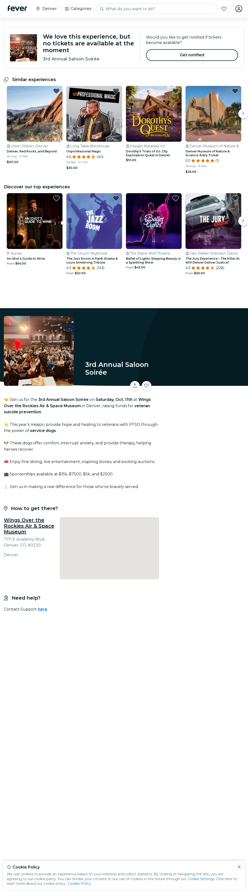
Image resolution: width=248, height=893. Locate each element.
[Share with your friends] (135, 386)
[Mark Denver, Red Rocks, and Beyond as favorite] (56, 91)
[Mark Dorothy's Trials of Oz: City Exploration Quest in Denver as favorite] (175, 91)
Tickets (204, 382)
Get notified (192, 55)
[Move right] (243, 113)
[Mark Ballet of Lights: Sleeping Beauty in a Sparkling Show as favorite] (175, 198)
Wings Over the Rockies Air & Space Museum (29, 526)
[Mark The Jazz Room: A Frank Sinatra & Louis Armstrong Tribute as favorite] (116, 198)
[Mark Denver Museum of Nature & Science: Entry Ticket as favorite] (235, 91)
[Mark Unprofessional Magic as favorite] (116, 91)
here (42, 609)
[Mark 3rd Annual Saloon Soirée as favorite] (146, 386)
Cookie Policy (79, 883)
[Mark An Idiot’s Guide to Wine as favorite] (56, 198)
